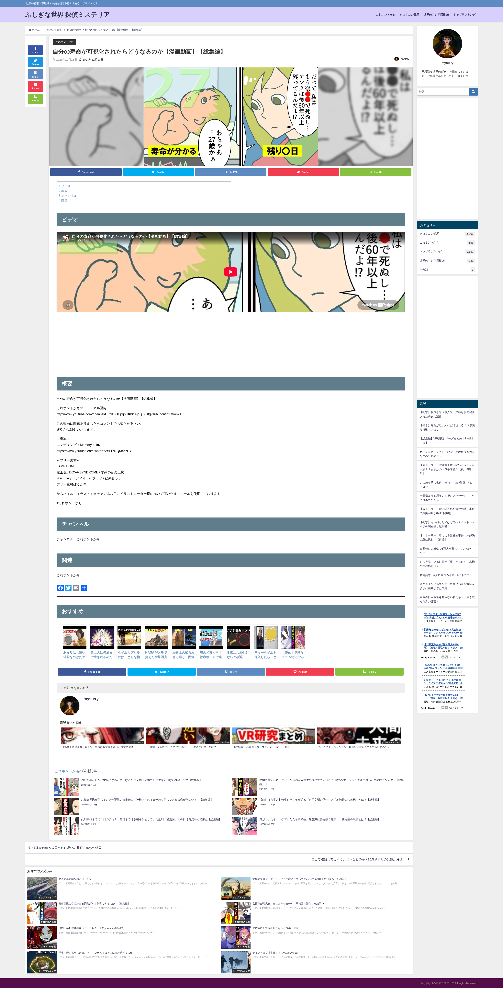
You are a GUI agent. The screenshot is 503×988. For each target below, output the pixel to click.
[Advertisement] (231, 341)
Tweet (35, 64)
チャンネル (68, 195)
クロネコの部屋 (409, 14)
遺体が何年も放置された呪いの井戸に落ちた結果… (68, 847)
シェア (35, 52)
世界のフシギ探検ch (436, 14)
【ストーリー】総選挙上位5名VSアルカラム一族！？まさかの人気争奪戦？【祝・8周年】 (447, 469)
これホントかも (385, 14)
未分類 (447, 269)
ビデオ (65, 186)
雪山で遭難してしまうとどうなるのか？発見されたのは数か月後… (358, 859)
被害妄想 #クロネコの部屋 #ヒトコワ (445, 575)
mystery (405, 59)
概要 (63, 190)
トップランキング (464, 14)
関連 (63, 200)
